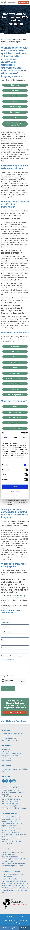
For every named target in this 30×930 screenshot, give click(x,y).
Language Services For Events (12, 879)
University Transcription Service (12, 806)
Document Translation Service (12, 828)
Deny (15, 496)
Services (10, 39)
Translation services (9, 736)
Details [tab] (15, 437)
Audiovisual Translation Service (12, 797)
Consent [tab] (5, 437)
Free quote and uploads (10, 756)
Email (6, 632)
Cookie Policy (7, 921)
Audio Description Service (10, 790)
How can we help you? (12, 656)
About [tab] (24, 437)
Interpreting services (9, 738)
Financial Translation (9, 830)
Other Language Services (10, 740)
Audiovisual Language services (12, 734)
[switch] (26, 470)
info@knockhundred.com (10, 610)
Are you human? (7, 676)
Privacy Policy (15, 923)
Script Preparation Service (10, 801)
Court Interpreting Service (10, 857)
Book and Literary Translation (12, 821)
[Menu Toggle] (2, 3)
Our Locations (6, 760)
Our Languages (7, 758)
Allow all (15, 486)
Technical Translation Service (12, 841)
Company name (7, 648)
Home (3, 39)
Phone (3, 640)
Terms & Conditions (20, 921)
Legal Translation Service (10, 832)
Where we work (7, 843)
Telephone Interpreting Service (12, 866)
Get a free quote (15, 712)
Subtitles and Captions (10, 804)
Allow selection (15, 491)
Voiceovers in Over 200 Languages (14, 808)
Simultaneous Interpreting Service (13, 863)
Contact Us (6, 751)
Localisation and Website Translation (14, 835)
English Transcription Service (11, 799)
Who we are (6, 749)
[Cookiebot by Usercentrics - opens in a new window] (21, 433)
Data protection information (11, 754)
